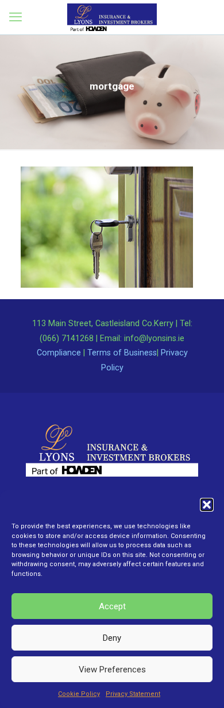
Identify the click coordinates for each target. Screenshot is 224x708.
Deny (112, 638)
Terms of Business (122, 352)
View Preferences (112, 669)
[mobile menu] (15, 17)
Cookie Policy (79, 694)
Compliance (59, 352)
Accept (112, 606)
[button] (207, 504)
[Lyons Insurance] (112, 17)
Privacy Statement (133, 694)
